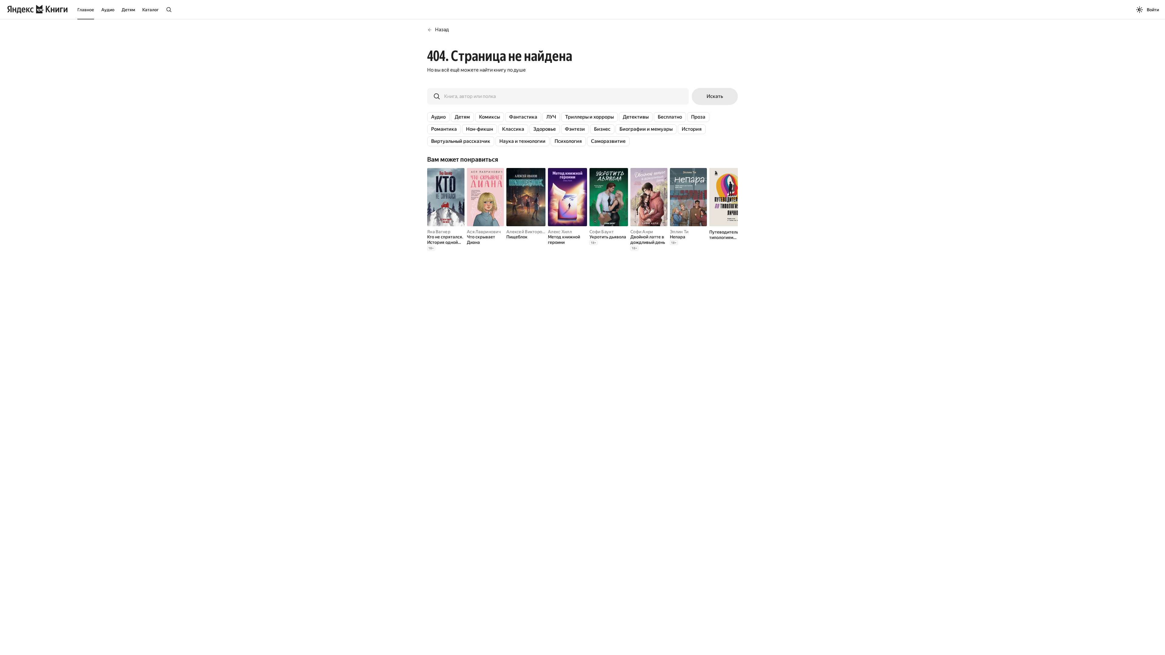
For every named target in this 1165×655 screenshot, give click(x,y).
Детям (128, 9)
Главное (85, 9)
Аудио (107, 9)
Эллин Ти (679, 231)
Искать (715, 96)
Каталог (150, 9)
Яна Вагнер (438, 231)
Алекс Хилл (560, 231)
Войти (1153, 9)
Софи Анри (641, 231)
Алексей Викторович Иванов (536, 231)
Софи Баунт (601, 231)
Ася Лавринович (484, 231)
